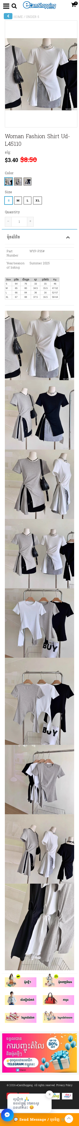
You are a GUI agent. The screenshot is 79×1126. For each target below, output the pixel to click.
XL (37, 200)
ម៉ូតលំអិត (13, 237)
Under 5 (32, 17)
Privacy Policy (64, 1085)
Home (18, 17)
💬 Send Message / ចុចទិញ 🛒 (39, 1119)
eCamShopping (24, 1085)
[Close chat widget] (7, 1115)
